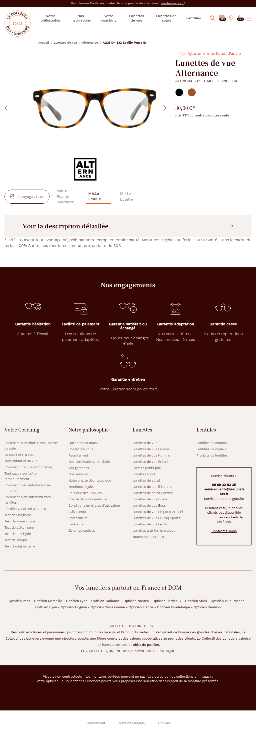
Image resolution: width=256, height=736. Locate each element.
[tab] (179, 92)
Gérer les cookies (81, 530)
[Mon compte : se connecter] (249, 18)
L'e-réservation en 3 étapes (25, 509)
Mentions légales (81, 487)
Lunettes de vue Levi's (149, 524)
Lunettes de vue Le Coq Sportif (156, 518)
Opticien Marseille (48, 601)
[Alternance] (85, 169)
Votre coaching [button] (108, 18)
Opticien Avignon (74, 607)
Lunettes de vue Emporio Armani (157, 512)
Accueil (43, 42)
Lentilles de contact (211, 443)
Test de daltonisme (19, 527)
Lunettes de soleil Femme (152, 487)
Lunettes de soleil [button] (166, 18)
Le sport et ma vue (19, 455)
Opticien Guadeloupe (173, 607)
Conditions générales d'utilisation (94, 505)
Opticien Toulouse (105, 601)
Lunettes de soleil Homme (152, 493)
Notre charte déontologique (89, 480)
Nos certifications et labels (89, 462)
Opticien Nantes (136, 601)
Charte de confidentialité (87, 499)
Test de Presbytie (17, 534)
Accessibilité (78, 518)
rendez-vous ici (172, 3)
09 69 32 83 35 (224, 485)
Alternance (90, 42)
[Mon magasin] (231, 18)
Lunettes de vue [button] (136, 18)
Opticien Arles (196, 601)
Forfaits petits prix (146, 468)
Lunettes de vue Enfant (150, 462)
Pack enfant (77, 524)
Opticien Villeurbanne (227, 601)
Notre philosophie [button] (50, 18)
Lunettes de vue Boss (149, 505)
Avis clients (77, 512)
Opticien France (141, 607)
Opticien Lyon (77, 601)
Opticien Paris (19, 601)
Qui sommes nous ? (84, 443)
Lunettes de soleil (146, 480)
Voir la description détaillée (65, 226)
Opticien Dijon (46, 607)
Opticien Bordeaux (166, 601)
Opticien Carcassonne (108, 607)
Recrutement (78, 455)
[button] (240, 18)
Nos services (78, 474)
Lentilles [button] (193, 18)
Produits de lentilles (212, 455)
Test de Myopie (16, 540)
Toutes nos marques (148, 537)
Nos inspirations (80, 18)
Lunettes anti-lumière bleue (153, 530)
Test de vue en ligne (19, 521)
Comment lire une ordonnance (28, 467)
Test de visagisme (18, 515)
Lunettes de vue (65, 42)
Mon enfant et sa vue (20, 461)
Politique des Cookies (85, 493)
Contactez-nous (80, 449)
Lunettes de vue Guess (150, 499)
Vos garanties (78, 468)
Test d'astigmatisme (19, 546)
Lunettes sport (143, 474)
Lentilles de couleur (211, 449)
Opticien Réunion (207, 607)
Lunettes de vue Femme (151, 449)
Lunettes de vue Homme (151, 455)
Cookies (164, 723)
